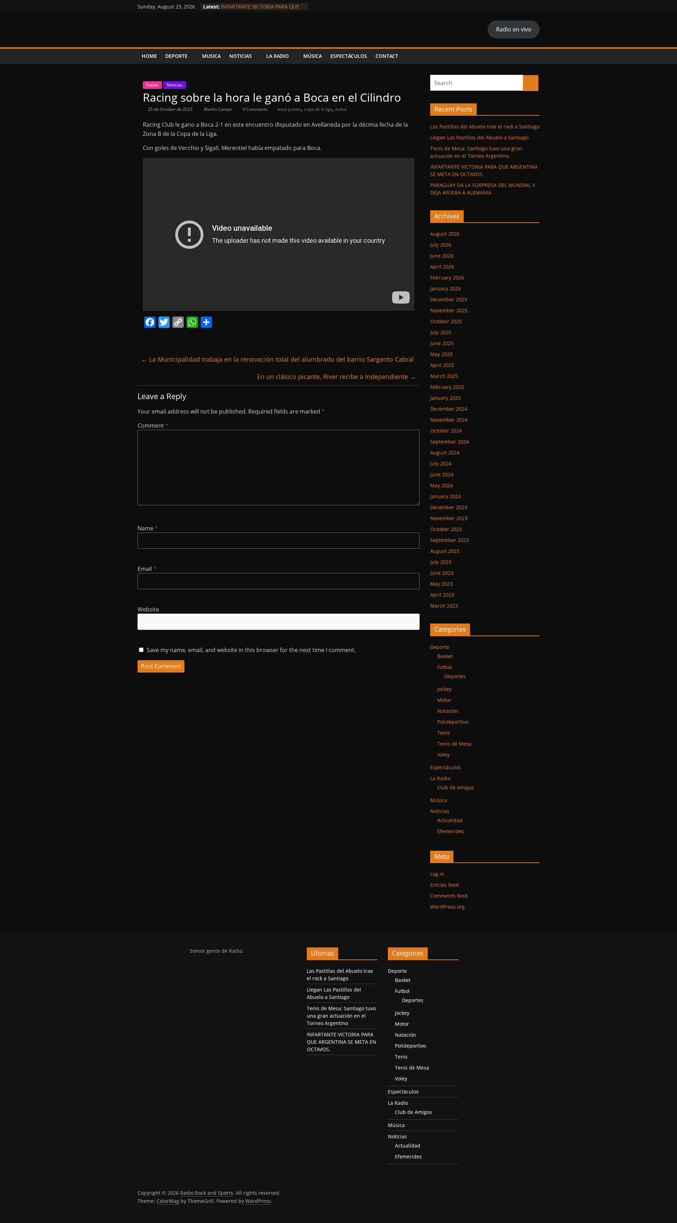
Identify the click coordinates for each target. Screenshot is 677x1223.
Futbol (152, 85)
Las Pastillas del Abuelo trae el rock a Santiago (484, 126)
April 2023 (442, 594)
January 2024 (445, 496)
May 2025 (441, 354)
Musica (211, 56)
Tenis (443, 732)
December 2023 (448, 507)
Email (147, 569)
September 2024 (449, 441)
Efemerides (450, 831)
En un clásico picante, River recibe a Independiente (336, 376)
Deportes (455, 676)
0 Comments (255, 109)
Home (149, 56)
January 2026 (445, 288)
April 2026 (442, 266)
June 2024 (441, 474)
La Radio (277, 56)
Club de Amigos (455, 787)
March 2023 (444, 605)
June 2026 (441, 255)
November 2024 (449, 419)
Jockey (444, 689)
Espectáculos (348, 56)
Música (312, 56)
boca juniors (289, 109)
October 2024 (446, 430)
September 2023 (449, 540)
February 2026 (447, 277)
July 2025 (440, 332)
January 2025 (445, 397)
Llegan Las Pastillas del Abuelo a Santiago (479, 137)
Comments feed (449, 895)
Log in (437, 873)
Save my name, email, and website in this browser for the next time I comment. (251, 650)
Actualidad (450, 820)
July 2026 (440, 244)
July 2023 (440, 562)
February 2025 (447, 387)
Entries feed (444, 884)
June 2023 (441, 573)
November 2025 (449, 310)
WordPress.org (447, 906)
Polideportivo (452, 721)
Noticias (240, 56)
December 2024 (448, 408)
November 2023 (449, 518)
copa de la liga (318, 109)
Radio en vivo (513, 29)
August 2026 (444, 233)
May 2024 (441, 485)
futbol (341, 109)
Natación (447, 710)
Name (148, 528)
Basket (445, 656)
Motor (444, 700)
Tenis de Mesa (454, 743)
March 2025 (444, 376)
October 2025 (446, 321)
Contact (387, 56)
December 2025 (448, 299)
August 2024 (444, 452)
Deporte (176, 56)
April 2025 (442, 365)
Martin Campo (218, 109)
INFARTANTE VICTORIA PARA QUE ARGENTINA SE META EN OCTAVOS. (262, 10)
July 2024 (440, 463)
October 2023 (446, 529)
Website (148, 609)
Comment (153, 425)
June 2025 (441, 343)
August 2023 (444, 551)
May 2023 (441, 583)
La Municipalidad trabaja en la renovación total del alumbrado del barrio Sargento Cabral (277, 359)
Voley (443, 754)
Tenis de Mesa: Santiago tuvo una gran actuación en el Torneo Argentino (341, 1015)
